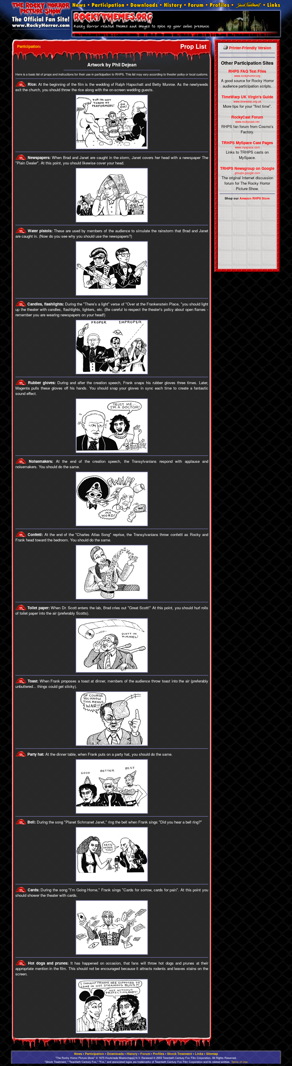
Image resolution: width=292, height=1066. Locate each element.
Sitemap (212, 1053)
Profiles (158, 1053)
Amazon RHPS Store (255, 198)
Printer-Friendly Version (249, 47)
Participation (28, 46)
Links (199, 1053)
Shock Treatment (179, 1053)
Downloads (115, 1053)
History (132, 1053)
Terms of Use (239, 1062)
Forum (145, 1053)
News (78, 1053)
